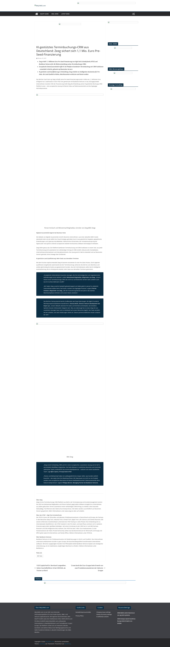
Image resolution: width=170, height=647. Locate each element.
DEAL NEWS (54, 14)
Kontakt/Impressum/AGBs (83, 612)
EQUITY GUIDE (44, 14)
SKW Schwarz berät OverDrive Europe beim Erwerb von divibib (126, 621)
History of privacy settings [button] (104, 614)
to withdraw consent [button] (102, 616)
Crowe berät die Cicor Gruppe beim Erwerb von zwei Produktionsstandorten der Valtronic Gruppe (87, 568)
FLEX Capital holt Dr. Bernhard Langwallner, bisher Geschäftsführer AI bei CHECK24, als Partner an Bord (51, 568)
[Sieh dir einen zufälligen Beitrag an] (133, 14)
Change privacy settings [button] (103, 612)
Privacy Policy (79, 616)
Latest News (65, 14)
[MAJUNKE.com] (37, 14)
